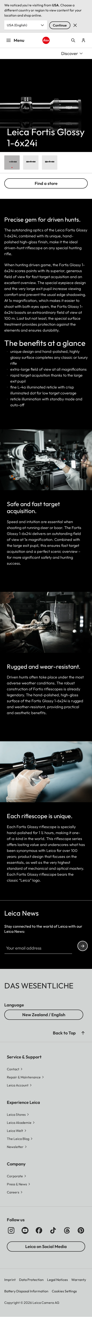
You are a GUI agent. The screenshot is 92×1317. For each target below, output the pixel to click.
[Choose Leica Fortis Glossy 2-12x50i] (49, 162)
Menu (19, 40)
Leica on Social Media (46, 1246)
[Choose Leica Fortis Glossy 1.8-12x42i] (31, 162)
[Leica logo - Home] (46, 40)
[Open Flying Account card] (83, 40)
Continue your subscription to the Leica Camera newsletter (82, 946)
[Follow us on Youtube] (25, 1230)
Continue (60, 25)
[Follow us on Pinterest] (81, 1230)
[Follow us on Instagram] (11, 1230)
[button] (83, 1033)
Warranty (78, 1280)
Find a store (46, 183)
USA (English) (17, 25)
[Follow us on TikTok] (53, 1230)
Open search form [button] (73, 40)
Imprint (10, 1280)
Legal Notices (57, 1280)
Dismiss (75, 25)
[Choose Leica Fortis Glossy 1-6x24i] (12, 162)
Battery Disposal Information (26, 1291)
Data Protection (31, 1280)
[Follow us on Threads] (67, 1230)
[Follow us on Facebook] (39, 1230)
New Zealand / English (43, 1014)
